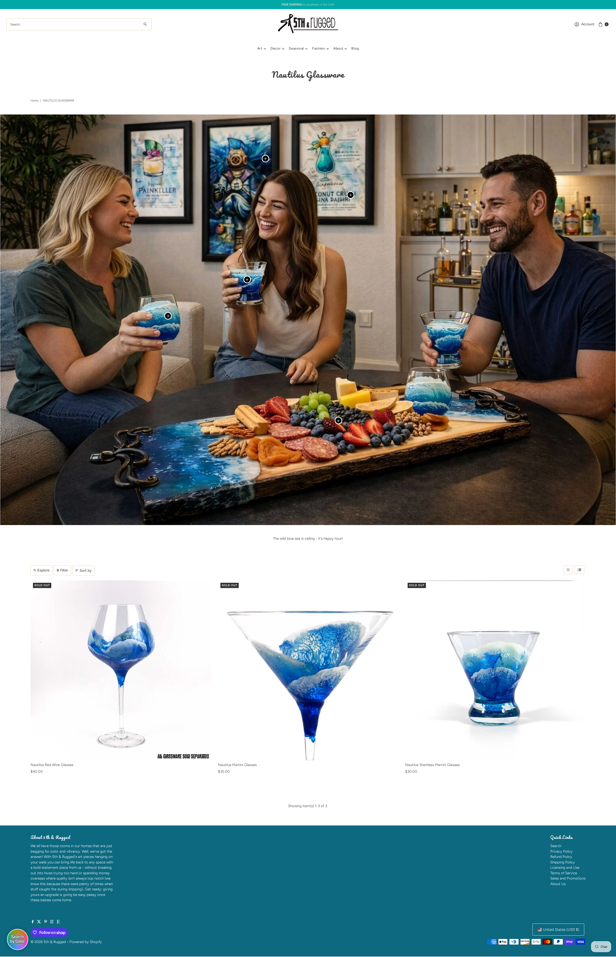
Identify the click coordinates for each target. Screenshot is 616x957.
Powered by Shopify (86, 942)
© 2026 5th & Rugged (48, 942)
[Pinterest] (45, 922)
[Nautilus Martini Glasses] (308, 670)
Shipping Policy (562, 862)
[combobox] (79, 24)
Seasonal (296, 48)
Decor (275, 48)
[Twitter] (39, 922)
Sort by (86, 570)
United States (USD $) (561, 929)
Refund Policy (561, 857)
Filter (64, 570)
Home (34, 100)
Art (259, 48)
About (338, 48)
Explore (43, 570)
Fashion (318, 48)
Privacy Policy (561, 851)
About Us (558, 884)
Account (587, 24)
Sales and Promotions (567, 878)
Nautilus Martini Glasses (237, 765)
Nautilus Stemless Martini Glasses (432, 765)
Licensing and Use (564, 867)
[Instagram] (52, 922)
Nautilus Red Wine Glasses (52, 765)
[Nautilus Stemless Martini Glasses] (495, 670)
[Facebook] (33, 922)
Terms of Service (563, 873)
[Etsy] (58, 922)
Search (555, 846)
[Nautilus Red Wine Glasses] (121, 670)
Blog (355, 48)
